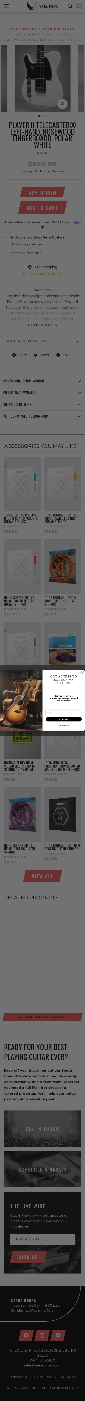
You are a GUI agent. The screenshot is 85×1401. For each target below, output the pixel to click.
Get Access (64, 719)
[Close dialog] (82, 672)
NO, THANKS (64, 725)
